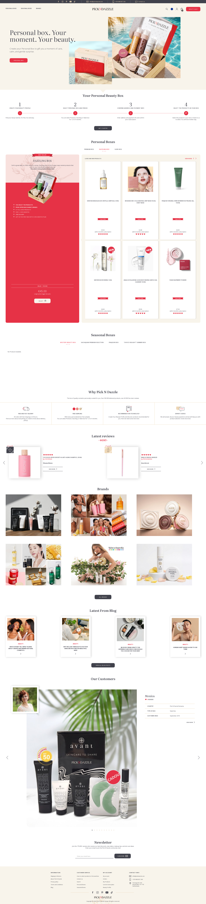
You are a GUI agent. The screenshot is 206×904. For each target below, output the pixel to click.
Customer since (152, 716)
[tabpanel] (103, 756)
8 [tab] (109, 830)
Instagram (63, 2)
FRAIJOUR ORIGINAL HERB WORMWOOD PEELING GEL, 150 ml (178, 202)
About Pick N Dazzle (56, 879)
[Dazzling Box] (42, 188)
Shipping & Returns (56, 876)
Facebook (58, 2)
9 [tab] (111, 830)
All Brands (103, 597)
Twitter (75, 2)
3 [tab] (97, 830)
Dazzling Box (42, 160)
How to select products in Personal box (88, 876)
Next (196, 158)
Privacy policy (54, 882)
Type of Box (151, 711)
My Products (106, 882)
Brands (38, 8)
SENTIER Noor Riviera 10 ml (103, 280)
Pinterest (67, 2)
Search (79, 882)
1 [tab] (92, 830)
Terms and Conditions (57, 884)
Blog (52, 887)
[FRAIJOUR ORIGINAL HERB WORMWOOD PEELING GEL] (178, 179)
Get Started (103, 128)
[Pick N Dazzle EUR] (171, 9)
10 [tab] (114, 830)
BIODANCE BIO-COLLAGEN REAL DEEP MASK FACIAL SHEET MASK (140, 202)
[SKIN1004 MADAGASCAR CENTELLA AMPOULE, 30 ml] (103, 179)
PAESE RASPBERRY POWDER (178, 280)
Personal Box (18, 60)
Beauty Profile (107, 887)
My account (106, 876)
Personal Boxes (11, 8)
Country (150, 706)
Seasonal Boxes (26, 8)
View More (189, 722)
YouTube (71, 2)
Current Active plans (108, 884)
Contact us (80, 879)
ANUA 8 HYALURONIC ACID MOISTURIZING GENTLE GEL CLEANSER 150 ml (140, 281)
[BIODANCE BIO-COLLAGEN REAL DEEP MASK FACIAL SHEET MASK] (140, 179)
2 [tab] (94, 830)
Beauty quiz (193, 9)
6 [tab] (104, 830)
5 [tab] (102, 830)
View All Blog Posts (103, 665)
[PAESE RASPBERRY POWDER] (178, 258)
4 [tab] (99, 830)
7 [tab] (106, 830)
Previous (193, 158)
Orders (105, 879)
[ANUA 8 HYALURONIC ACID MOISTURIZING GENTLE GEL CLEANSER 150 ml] (140, 258)
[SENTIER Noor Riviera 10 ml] (103, 258)
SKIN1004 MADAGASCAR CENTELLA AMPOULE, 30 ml (103, 201)
